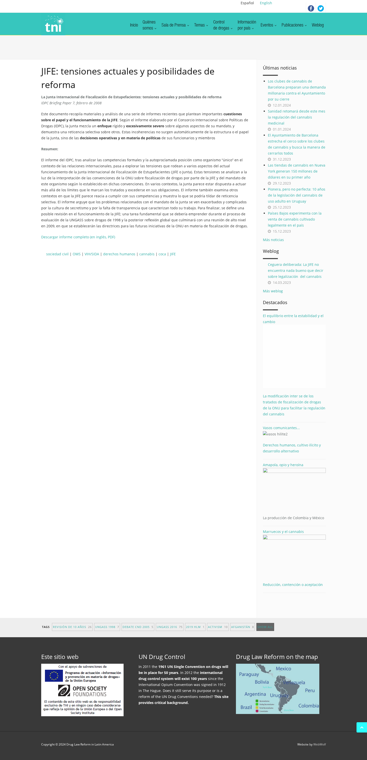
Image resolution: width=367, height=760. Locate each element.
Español (247, 3)
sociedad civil (57, 254)
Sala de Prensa (174, 25)
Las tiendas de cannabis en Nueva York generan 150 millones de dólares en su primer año (296, 171)
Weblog (318, 25)
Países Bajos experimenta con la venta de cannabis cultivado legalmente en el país (295, 219)
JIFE (173, 254)
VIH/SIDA (92, 254)
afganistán (242, 627)
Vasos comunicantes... (281, 427)
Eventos (267, 25)
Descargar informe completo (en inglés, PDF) (78, 237)
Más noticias (273, 239)
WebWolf (319, 744)
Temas (200, 25)
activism (218, 627)
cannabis (147, 254)
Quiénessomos (149, 25)
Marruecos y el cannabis (283, 531)
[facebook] (311, 8)
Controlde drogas (221, 25)
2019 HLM (195, 627)
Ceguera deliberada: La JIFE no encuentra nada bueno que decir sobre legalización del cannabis (295, 270)
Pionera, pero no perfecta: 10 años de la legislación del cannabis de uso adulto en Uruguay (296, 195)
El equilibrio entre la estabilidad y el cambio (293, 318)
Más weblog (273, 291)
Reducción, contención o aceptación (293, 584)
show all (265, 627)
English (266, 3)
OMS (77, 254)
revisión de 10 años (72, 627)
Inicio (134, 25)
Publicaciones (293, 25)
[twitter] (321, 8)
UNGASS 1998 (107, 627)
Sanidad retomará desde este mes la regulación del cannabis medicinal (296, 117)
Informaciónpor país (247, 25)
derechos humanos (119, 254)
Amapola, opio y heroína (293, 491)
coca (162, 254)
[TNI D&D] (53, 24)
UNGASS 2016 (170, 627)
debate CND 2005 (138, 627)
